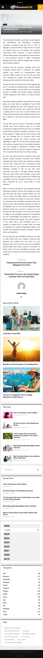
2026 (7, 525)
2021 (7, 550)
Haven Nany (8, 32)
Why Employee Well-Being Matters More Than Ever (19, 506)
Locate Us (20, 2)
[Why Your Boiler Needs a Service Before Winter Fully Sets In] (7, 458)
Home (5, 597)
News (5, 603)
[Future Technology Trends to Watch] (7, 415)
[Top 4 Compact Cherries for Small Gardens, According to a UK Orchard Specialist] (7, 436)
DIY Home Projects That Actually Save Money (18, 491)
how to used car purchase (11, 633)
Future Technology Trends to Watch (25, 413)
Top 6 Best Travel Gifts (11, 334)
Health (5, 594)
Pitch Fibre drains (9, 639)
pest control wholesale (11, 636)
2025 (7, 534)
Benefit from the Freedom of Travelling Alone (20, 364)
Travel (5, 24)
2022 (7, 546)
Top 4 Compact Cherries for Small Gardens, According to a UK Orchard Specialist (26, 435)
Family (5, 585)
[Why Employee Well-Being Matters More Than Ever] (7, 448)
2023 (7, 542)
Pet (4, 606)
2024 (7, 538)
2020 (7, 554)
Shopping (6, 608)
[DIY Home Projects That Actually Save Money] (7, 425)
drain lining (26, 631)
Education (6, 582)
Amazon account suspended (12, 628)
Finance (5, 591)
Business (6, 576)
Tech (4, 611)
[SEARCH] (38, 470)
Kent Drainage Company (28, 633)
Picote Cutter (25, 636)
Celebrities (6, 579)
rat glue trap (21, 639)
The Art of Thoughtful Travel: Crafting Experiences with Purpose (17, 396)
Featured (6, 588)
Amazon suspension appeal (12, 631)
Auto (4, 573)
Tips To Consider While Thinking (13, 642)
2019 (7, 559)
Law (4, 600)
